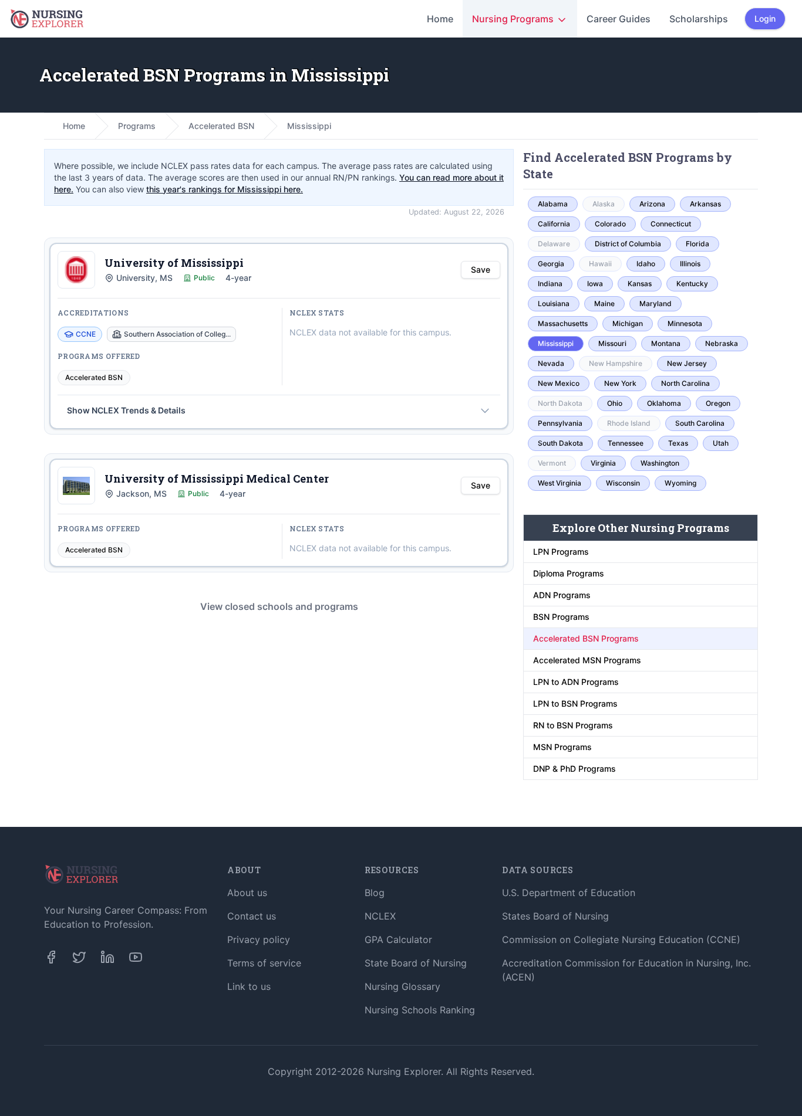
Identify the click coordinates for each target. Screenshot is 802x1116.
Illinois (690, 263)
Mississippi (309, 126)
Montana (665, 343)
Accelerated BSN (221, 126)
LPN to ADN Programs (576, 682)
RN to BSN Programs (573, 725)
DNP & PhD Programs (574, 769)
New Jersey (687, 363)
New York (620, 383)
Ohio (614, 403)
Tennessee (625, 443)
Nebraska (721, 343)
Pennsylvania (560, 423)
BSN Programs (561, 617)
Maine (604, 303)
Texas (678, 443)
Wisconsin (623, 483)
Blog (375, 892)
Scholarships (698, 19)
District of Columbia (628, 243)
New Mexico (558, 383)
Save (480, 269)
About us (247, 892)
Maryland (655, 303)
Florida (697, 243)
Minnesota (685, 323)
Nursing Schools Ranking (420, 1010)
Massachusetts (563, 323)
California (554, 223)
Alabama (553, 203)
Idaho (645, 263)
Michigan (627, 323)
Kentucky (692, 283)
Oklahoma (664, 403)
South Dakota (560, 443)
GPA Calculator (398, 939)
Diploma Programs (568, 573)
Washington (660, 463)
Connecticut (671, 223)
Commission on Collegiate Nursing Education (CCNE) (621, 939)
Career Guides (619, 19)
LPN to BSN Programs (575, 703)
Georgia (551, 263)
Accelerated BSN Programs (586, 638)
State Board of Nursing (416, 963)
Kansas (640, 283)
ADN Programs (562, 595)
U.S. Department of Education (568, 892)
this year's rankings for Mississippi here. (224, 189)
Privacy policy (258, 939)
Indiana (550, 283)
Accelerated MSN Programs (587, 660)
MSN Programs (562, 747)
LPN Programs (561, 552)
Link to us (249, 986)
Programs (137, 126)
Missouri (612, 343)
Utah (721, 443)
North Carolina (685, 383)
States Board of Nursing (555, 916)
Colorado (610, 223)
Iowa (595, 283)
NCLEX (380, 916)
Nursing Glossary (402, 986)
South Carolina (700, 423)
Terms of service (264, 963)
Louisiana (554, 303)
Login (765, 18)
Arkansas (705, 203)
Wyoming (680, 483)
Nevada (551, 363)
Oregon (718, 403)
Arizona (652, 203)
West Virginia (559, 483)
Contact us (251, 916)
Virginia (603, 463)
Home (440, 19)
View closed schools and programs (279, 606)
